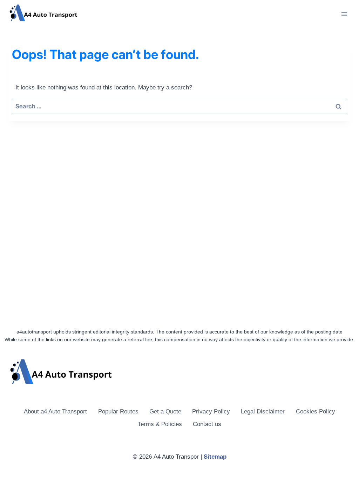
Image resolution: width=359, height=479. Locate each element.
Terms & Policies (160, 424)
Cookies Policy (315, 411)
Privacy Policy (211, 411)
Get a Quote (165, 411)
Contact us (207, 424)
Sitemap (215, 456)
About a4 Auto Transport (55, 411)
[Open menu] (344, 13)
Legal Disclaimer (263, 411)
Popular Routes (118, 411)
